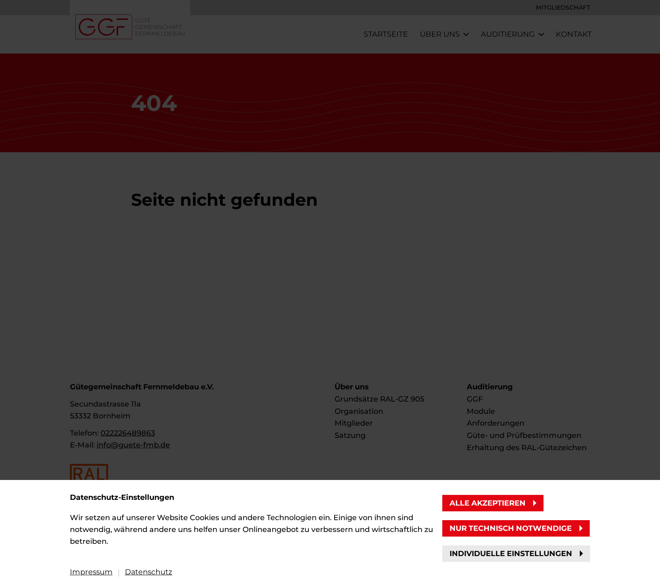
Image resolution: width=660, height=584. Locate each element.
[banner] (330, 292)
